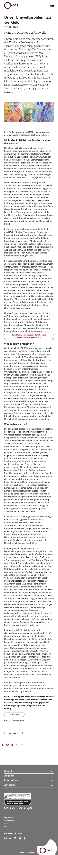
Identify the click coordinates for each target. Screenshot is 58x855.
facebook (2, 746)
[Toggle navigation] (52, 5)
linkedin (12, 746)
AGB (6, 823)
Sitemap (7, 826)
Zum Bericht (14, 714)
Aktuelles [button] (9, 785)
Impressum (9, 818)
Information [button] (11, 780)
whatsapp (17, 746)
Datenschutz (9, 820)
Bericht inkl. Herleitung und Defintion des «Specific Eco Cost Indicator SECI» (29, 336)
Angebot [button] (9, 775)
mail (22, 746)
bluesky (7, 746)
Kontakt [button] (9, 771)
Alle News (13, 733)
